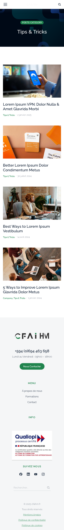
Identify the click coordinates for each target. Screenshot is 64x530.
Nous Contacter (32, 366)
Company (8, 298)
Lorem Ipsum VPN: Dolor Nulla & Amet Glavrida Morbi (31, 106)
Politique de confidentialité (32, 520)
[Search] (48, 487)
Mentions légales (32, 514)
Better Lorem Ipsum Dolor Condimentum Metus (25, 167)
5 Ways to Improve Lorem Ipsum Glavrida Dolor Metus (31, 289)
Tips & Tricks (9, 115)
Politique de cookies (32, 525)
